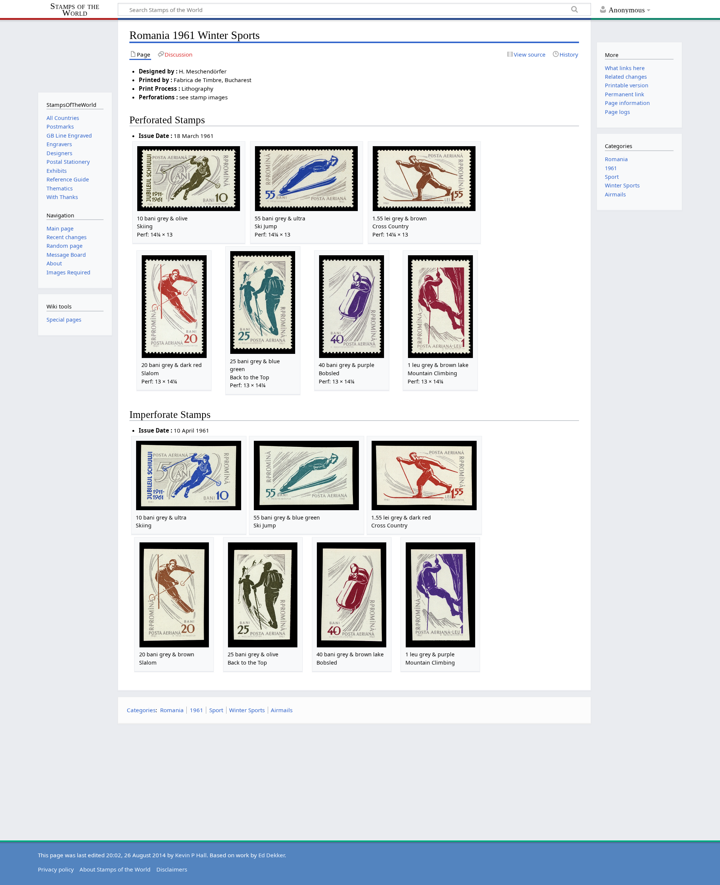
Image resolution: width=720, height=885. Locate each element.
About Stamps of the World (115, 869)
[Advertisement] (354, 782)
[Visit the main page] (75, 55)
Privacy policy (56, 869)
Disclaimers (171, 869)
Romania (172, 710)
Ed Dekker (271, 855)
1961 (196, 710)
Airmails (281, 710)
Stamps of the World (74, 9)
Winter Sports (247, 710)
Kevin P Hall (191, 855)
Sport (216, 710)
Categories (141, 710)
